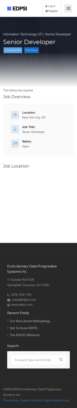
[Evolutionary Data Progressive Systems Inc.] (18, 5)
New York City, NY (34, 117)
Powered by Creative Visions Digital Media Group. (36, 400)
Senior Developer (58, 34)
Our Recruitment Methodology (30, 321)
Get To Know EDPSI (23, 328)
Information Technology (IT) (23, 34)
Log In (51, 6)
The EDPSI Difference (25, 335)
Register (53, 11)
